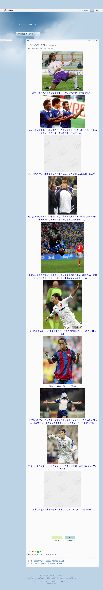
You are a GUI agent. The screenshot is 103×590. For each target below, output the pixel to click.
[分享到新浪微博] (33, 552)
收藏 (36, 554)
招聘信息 (53, 578)
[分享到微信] (40, 552)
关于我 (31, 34)
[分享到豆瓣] (38, 552)
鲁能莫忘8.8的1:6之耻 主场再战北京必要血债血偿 (48, 561)
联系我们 (48, 578)
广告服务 (42, 578)
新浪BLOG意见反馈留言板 (47, 576)
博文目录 (24, 34)
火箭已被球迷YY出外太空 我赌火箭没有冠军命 (48, 563)
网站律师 (59, 578)
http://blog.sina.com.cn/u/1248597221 (26, 25)
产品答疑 (73, 578)
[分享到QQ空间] (35, 552)
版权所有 (54, 583)
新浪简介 (29, 578)
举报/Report (53, 554)
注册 (97, 10)
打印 (47, 554)
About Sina (36, 578)
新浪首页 (86, 10)
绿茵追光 (50, 48)
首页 (18, 34)
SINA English (66, 578)
